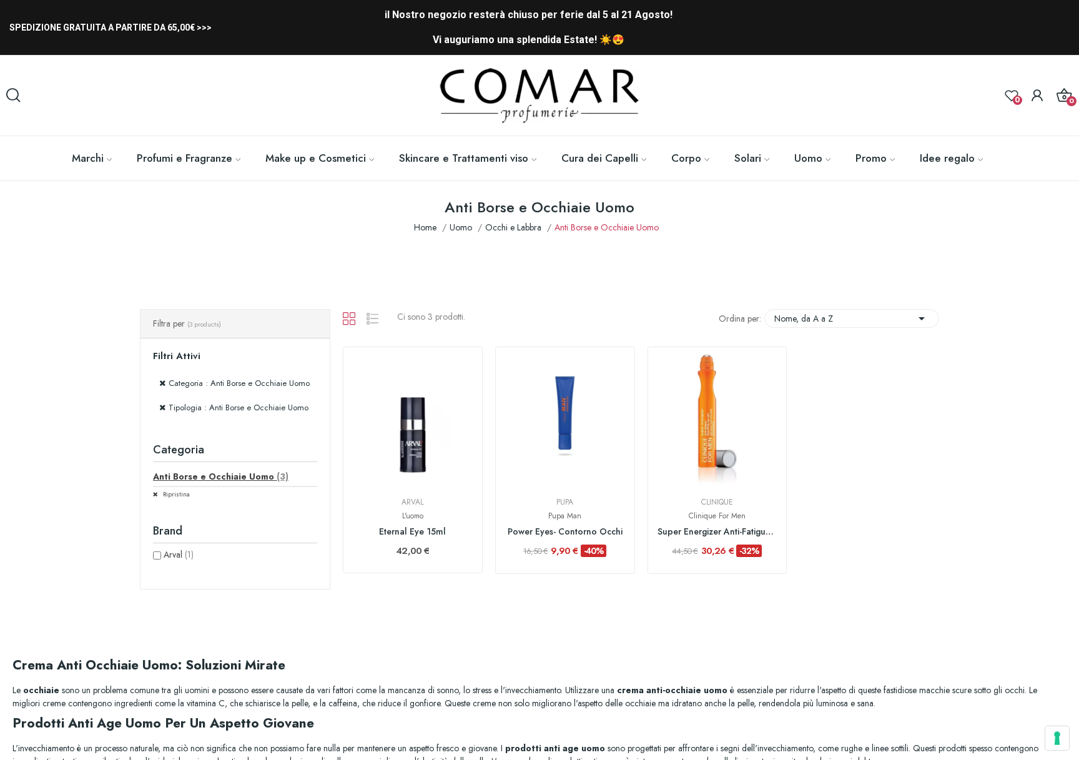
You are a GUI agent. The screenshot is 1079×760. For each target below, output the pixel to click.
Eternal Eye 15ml (412, 532)
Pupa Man (564, 516)
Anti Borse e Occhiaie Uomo (220, 476)
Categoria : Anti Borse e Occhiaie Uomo (239, 383)
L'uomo (412, 516)
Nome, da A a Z (851, 318)
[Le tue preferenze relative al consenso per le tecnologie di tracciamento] (1057, 738)
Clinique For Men (717, 516)
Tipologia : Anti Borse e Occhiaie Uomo (238, 407)
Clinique (717, 502)
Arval (179, 554)
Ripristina (175, 494)
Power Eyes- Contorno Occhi (565, 532)
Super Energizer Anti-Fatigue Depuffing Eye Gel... (717, 532)
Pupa (564, 502)
